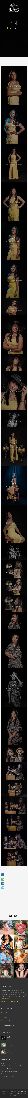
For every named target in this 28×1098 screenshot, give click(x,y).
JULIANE (8, 1037)
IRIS (7, 1043)
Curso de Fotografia (9, 1025)
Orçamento (6, 1020)
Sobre (5, 1017)
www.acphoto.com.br (9, 1074)
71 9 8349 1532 (7, 1068)
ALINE (8, 1050)
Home (10, 28)
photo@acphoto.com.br (10, 1071)
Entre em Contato (8, 1076)
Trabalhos (6, 1015)
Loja (4, 1023)
